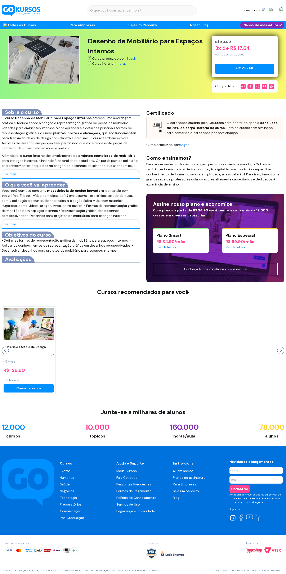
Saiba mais (12, 380)
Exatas (65, 471)
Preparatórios (71, 504)
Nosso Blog (199, 25)
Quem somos (183, 471)
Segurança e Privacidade (135, 511)
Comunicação (70, 511)
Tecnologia (68, 497)
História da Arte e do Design (25, 347)
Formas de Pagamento (134, 491)
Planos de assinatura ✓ (262, 25)
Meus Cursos (126, 471)
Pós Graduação (72, 518)
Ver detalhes (166, 247)
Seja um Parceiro (142, 25)
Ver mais (10, 174)
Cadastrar (239, 489)
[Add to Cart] (244, 69)
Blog (176, 497)
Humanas (67, 477)
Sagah (131, 58)
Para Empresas (184, 484)
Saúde (65, 484)
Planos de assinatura (189, 477)
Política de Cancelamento (136, 497)
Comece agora (28, 388)
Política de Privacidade (252, 498)
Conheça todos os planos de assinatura (215, 269)
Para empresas (82, 25)
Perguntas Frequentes (133, 484)
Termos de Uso (128, 504)
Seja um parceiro (186, 491)
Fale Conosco (127, 477)
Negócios (67, 491)
